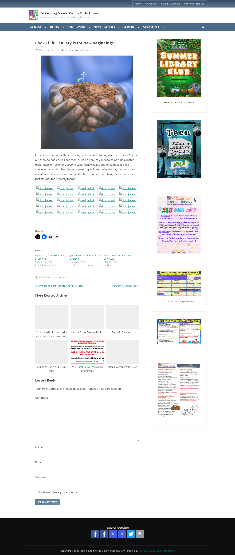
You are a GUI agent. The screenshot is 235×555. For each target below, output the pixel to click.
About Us (35, 26)
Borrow (54, 26)
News (97, 26)
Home (137, 3)
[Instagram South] (122, 534)
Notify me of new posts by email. (58, 492)
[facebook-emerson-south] (95, 534)
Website (40, 477)
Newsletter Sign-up (194, 3)
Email (38, 462)
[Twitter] (131, 534)
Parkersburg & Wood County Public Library (69, 13)
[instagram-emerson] (113, 534)
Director (69, 49)
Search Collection (170, 3)
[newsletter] (140, 534)
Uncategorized (60, 277)
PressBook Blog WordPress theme (157, 551)
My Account (151, 3)
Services (109, 26)
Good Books (45, 277)
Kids (70, 26)
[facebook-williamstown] (104, 534)
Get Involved (151, 26)
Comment (42, 397)
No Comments (86, 50)
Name (39, 447)
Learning (129, 26)
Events (81, 26)
